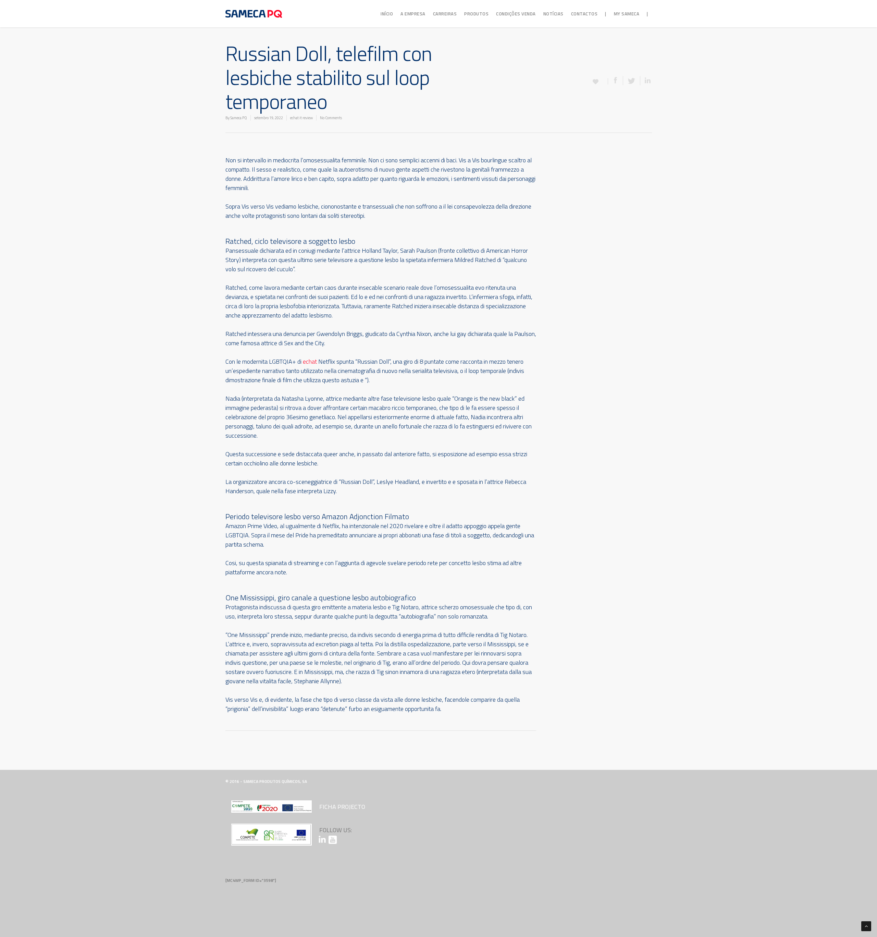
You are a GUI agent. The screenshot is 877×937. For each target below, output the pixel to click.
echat (310, 361)
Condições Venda (516, 13)
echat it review (301, 118)
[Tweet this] (631, 80)
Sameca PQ (238, 118)
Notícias (553, 13)
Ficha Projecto (342, 806)
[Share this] (615, 80)
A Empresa (412, 13)
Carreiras (445, 13)
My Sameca (627, 13)
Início (387, 13)
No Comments (331, 118)
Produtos (476, 13)
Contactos (584, 13)
